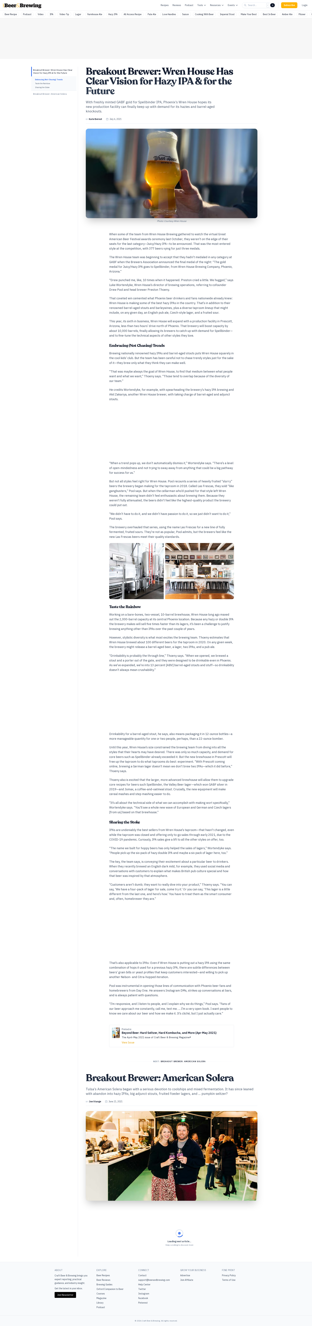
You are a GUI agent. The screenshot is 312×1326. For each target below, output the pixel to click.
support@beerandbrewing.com (154, 1279)
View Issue (128, 1042)
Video (41, 14)
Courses (101, 1293)
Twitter (142, 1289)
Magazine (101, 1298)
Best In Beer (269, 14)
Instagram (143, 1293)
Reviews (177, 5)
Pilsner (302, 14)
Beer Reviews (103, 1279)
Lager (78, 14)
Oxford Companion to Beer (110, 1289)
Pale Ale (152, 14)
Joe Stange (95, 1101)
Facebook (143, 1298)
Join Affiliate (186, 1279)
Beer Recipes (103, 1275)
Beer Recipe (11, 14)
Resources (215, 5)
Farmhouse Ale (94, 14)
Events (231, 5)
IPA (51, 14)
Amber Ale (287, 14)
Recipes (165, 5)
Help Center (144, 1284)
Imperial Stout (227, 14)
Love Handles (169, 14)
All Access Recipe (133, 14)
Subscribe (289, 5)
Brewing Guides (104, 1284)
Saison (185, 14)
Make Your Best (249, 14)
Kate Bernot (95, 119)
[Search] (272, 5)
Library (100, 1302)
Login (304, 5)
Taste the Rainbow (42, 83)
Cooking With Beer (204, 14)
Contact (142, 1275)
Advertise (185, 1275)
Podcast (189, 5)
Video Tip (64, 14)
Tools (200, 5)
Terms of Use (228, 1279)
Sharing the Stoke (42, 87)
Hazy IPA (112, 14)
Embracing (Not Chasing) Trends (49, 79)
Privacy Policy (229, 1275)
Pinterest (143, 1302)
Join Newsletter (65, 1294)
